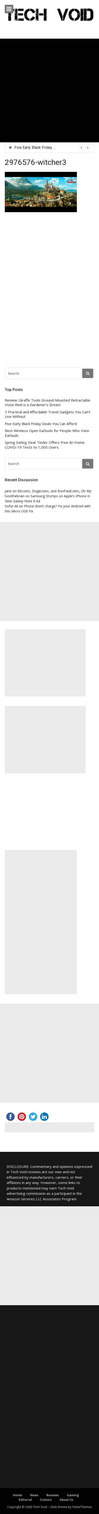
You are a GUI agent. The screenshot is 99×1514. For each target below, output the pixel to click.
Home (17, 1495)
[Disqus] (49, 291)
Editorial (25, 1499)
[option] (52, 147)
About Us (66, 1499)
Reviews (52, 1495)
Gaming (73, 1495)
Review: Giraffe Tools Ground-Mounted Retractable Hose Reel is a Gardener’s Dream (47, 402)
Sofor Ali (11, 506)
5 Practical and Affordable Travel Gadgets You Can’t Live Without (47, 414)
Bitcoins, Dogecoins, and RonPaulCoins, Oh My (54, 491)
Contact (46, 1499)
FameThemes (82, 1507)
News (34, 1495)
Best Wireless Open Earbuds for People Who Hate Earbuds (47, 433)
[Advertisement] (49, 90)
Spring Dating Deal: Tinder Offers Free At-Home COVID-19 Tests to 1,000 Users (45, 445)
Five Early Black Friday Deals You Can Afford (51, 147)
